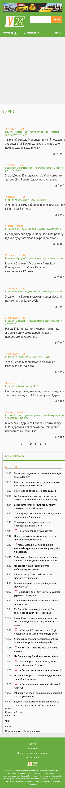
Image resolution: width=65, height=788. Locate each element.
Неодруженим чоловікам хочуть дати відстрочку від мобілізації (35, 537)
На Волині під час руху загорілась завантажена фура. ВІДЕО (33, 229)
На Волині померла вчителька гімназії (39, 670)
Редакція (32, 743)
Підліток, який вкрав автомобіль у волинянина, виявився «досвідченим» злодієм (32, 133)
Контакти (33, 748)
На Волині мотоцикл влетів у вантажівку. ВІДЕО (27, 356)
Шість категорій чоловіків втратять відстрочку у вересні (33, 575)
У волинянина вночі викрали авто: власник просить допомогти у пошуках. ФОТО (34, 169)
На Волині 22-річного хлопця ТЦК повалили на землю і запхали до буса (35, 631)
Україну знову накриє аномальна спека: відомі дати (36, 602)
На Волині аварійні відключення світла (36, 656)
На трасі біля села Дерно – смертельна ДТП (26, 199)
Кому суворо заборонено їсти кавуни (35, 490)
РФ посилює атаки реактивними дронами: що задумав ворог (38, 694)
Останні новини (14, 456)
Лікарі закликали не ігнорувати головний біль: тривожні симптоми (37, 483)
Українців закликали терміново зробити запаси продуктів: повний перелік (36, 640)
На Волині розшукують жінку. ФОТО (22, 386)
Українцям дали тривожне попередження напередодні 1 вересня (37, 515)
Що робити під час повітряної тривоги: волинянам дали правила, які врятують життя (36, 621)
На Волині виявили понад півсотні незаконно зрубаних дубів (33, 291)
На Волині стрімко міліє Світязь (35, 530)
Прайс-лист (32, 757)
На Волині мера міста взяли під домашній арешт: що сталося (38, 677)
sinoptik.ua (23, 731)
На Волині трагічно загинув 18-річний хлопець (37, 685)
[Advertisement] (32, 71)
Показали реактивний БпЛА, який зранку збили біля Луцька (35, 663)
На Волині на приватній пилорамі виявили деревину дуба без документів (34, 322)
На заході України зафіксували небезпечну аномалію (31, 567)
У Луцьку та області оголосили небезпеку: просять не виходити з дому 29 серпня (37, 558)
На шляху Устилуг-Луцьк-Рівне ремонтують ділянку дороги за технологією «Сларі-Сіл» (34, 416)
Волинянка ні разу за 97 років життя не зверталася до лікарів (34, 258)
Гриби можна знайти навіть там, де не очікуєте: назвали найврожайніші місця (36, 497)
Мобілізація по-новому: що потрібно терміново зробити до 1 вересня (34, 610)
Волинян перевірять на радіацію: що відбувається (35, 584)
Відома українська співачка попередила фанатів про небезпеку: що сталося (36, 703)
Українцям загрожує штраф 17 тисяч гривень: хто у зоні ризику (34, 506)
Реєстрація (8, 33)
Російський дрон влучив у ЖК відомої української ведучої (37, 593)
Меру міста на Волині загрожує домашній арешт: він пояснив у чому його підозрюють (37, 548)
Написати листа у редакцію (32, 753)
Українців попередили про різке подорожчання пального (32, 523)
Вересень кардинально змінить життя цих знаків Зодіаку (37, 474)
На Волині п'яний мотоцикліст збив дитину (35, 649)
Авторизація (30, 33)
